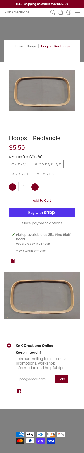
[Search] (53, 12)
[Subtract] (12, 187)
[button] (61, 12)
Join (62, 379)
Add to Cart (42, 200)
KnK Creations (16, 12)
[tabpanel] (42, 295)
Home (18, 46)
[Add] (35, 187)
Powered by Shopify (29, 427)
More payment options (42, 223)
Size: (25, 157)
